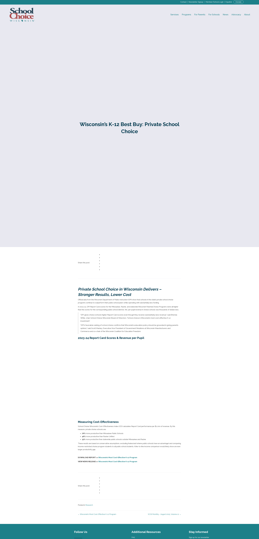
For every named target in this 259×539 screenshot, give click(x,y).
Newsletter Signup (196, 2)
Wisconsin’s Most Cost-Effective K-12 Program (117, 457)
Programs (186, 14)
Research (89, 505)
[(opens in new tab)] (52, 536)
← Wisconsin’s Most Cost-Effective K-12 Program (97, 514)
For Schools (214, 14)
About (247, 14)
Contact (183, 2)
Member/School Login (214, 2)
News (225, 14)
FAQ (133, 537)
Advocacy (236, 14)
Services (174, 14)
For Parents (199, 14)
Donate (238, 2)
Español (229, 2)
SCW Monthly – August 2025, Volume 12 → (164, 514)
